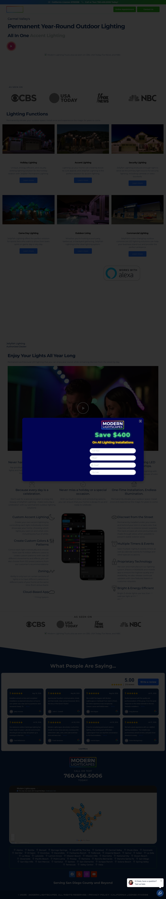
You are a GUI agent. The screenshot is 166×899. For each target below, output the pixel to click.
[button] (140, 421)
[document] (83, 449)
